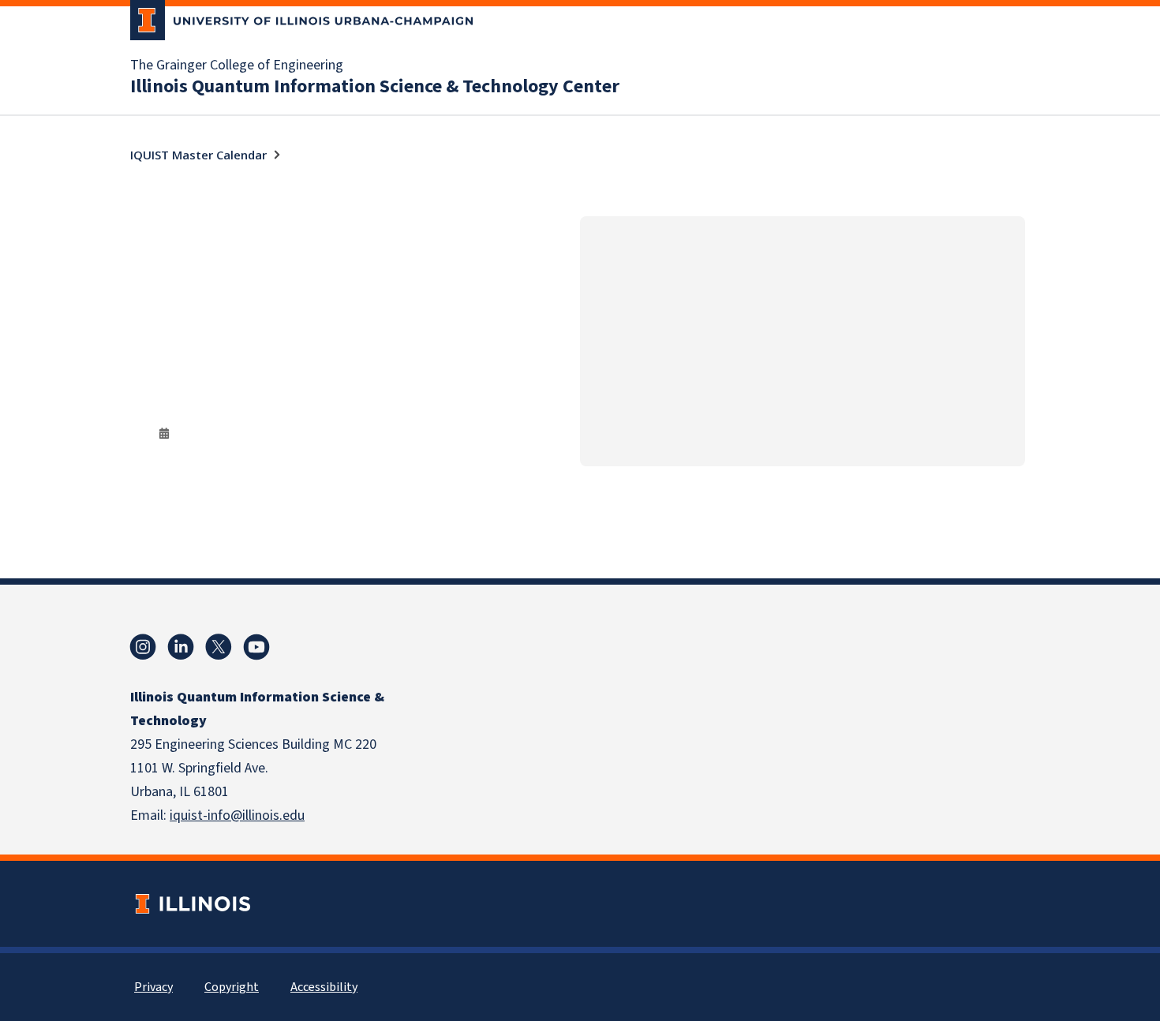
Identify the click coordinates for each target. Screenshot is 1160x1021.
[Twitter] (218, 647)
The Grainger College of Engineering (236, 65)
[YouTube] (256, 647)
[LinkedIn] (180, 647)
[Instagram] (142, 647)
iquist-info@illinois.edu (237, 815)
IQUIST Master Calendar (198, 155)
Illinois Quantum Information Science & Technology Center (374, 87)
